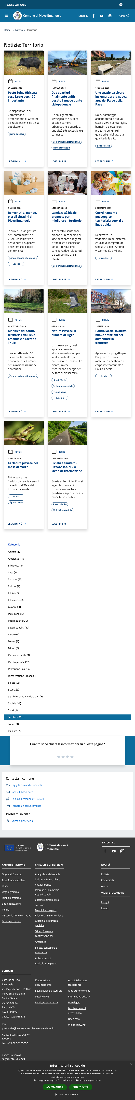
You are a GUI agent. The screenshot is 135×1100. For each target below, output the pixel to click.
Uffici (5, 886)
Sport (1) (13, 710)
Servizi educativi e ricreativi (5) (25, 696)
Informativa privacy (79, 996)
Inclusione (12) (16, 614)
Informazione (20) (18, 621)
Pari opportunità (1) (19, 655)
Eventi (104, 908)
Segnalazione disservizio (48, 991)
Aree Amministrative (13, 880)
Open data (74, 1019)
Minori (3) (13, 648)
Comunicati (107, 880)
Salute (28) (14, 683)
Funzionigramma (11, 898)
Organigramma (10, 892)
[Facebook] (92, 15)
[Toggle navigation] (7, 15)
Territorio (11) (15, 717)
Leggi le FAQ (42, 996)
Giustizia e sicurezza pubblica (46, 923)
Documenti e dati (11, 921)
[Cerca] (128, 16)
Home (7, 30)
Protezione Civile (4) (19, 669)
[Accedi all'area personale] (120, 4)
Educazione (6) (16, 600)
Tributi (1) (13, 724)
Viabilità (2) (14, 731)
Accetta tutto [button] (54, 1087)
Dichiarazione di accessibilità (77, 1010)
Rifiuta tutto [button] (81, 1087)
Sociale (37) (14, 703)
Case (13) (13, 572)
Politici (6, 909)
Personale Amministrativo (16, 915)
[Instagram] (108, 15)
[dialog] (67, 1080)
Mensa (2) (13, 641)
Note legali (74, 1002)
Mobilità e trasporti (45, 910)
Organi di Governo (12, 874)
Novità (19, 30)
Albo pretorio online (79, 991)
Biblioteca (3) (15, 565)
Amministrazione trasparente (77, 982)
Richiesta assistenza (46, 1002)
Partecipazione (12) (18, 662)
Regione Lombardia (15, 5)
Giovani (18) (14, 607)
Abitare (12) (14, 552)
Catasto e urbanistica (47, 900)
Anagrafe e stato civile (47, 874)
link (99, 1080)
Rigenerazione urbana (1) (22, 676)
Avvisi (104, 886)
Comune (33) (15, 579)
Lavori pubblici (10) (18, 627)
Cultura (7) (14, 586)
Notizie (18, 81)
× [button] (131, 1064)
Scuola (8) (13, 689)
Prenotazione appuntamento (43, 982)
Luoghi (105, 902)
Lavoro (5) (13, 634)
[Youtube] (100, 15)
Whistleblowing (76, 1025)
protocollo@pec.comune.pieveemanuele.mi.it (28, 1028)
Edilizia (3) (13, 593)
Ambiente (40, 942)
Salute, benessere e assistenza (46, 950)
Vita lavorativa (43, 885)
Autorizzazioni (43, 958)
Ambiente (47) (16, 559)
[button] (67, 1094)
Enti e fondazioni (11, 904)
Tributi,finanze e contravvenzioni (44, 933)
